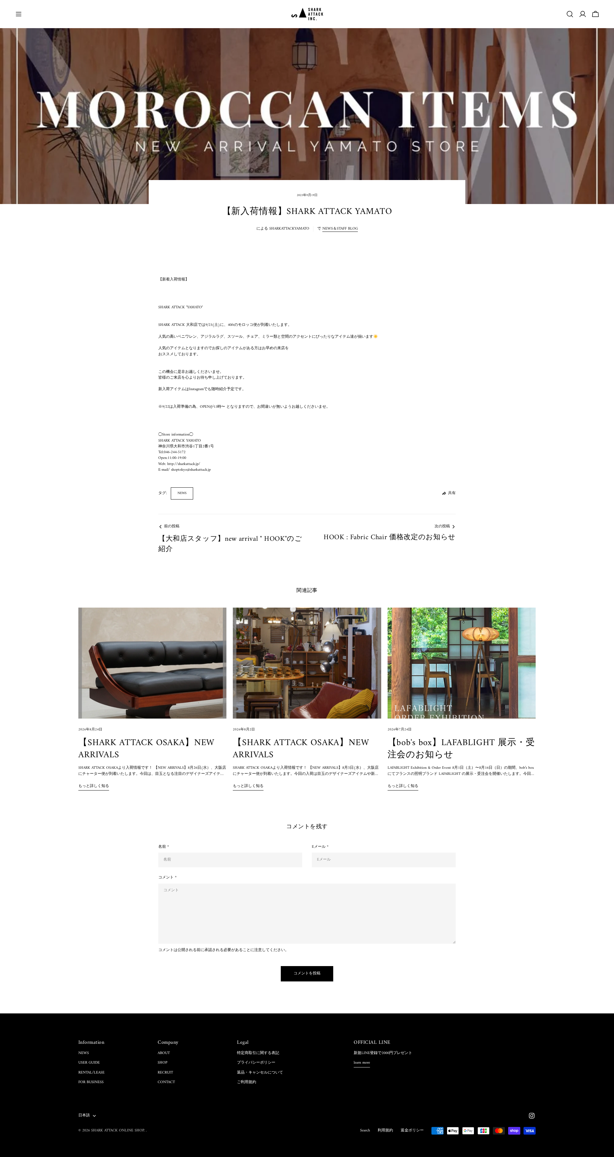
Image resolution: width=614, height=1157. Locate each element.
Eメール (320, 847)
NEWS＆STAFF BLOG (340, 228)
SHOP (162, 1062)
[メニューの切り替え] (18, 14)
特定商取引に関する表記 (258, 1053)
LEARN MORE (362, 1063)
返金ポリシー (412, 1130)
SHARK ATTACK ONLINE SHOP (117, 1130)
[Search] (569, 14)
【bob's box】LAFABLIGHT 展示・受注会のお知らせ (461, 749)
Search (365, 1130)
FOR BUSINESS (91, 1082)
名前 (163, 847)
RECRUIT (165, 1072)
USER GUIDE (89, 1062)
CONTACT (166, 1082)
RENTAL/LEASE (91, 1072)
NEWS (181, 493)
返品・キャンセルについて (260, 1072)
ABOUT (164, 1053)
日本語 (84, 1115)
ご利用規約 (246, 1082)
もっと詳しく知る (93, 786)
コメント (167, 878)
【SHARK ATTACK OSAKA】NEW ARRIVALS (146, 749)
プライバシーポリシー (256, 1062)
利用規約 (385, 1130)
